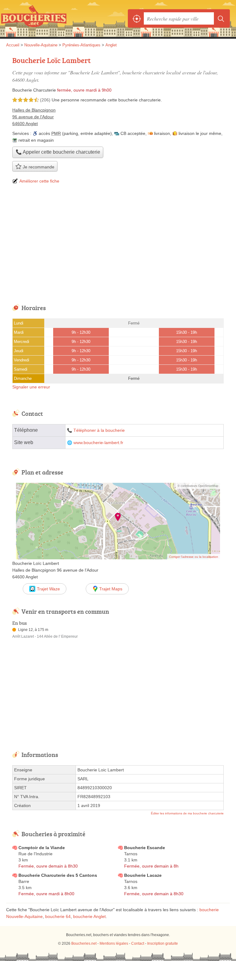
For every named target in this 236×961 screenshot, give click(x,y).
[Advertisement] (118, 245)
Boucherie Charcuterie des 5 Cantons (57, 875)
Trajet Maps (110, 588)
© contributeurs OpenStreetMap (198, 485)
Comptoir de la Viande (41, 847)
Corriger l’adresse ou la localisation (193, 556)
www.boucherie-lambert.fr (98, 442)
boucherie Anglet (89, 916)
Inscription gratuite (162, 943)
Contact (137, 943)
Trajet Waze (48, 588)
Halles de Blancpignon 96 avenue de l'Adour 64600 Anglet (34, 117)
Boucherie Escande (144, 847)
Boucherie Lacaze (143, 875)
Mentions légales (114, 943)
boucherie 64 (58, 916)
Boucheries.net (34, 18)
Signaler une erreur (31, 386)
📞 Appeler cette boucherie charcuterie (58, 152)
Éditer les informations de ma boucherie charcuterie (187, 813)
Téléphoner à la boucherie (99, 430)
